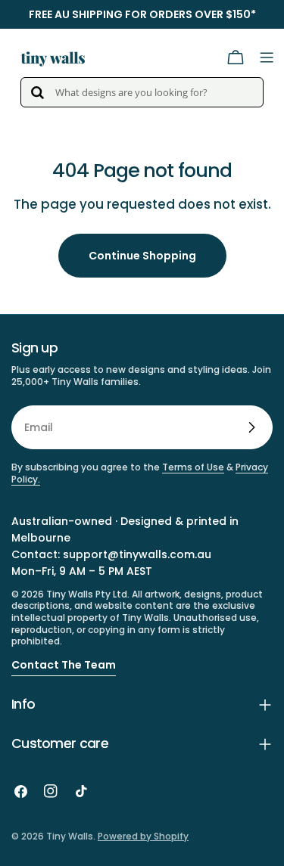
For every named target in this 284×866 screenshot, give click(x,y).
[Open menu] (266, 57)
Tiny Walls (69, 836)
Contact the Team (63, 664)
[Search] (37, 92)
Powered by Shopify (143, 836)
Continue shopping (142, 255)
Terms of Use (193, 467)
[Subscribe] (251, 427)
